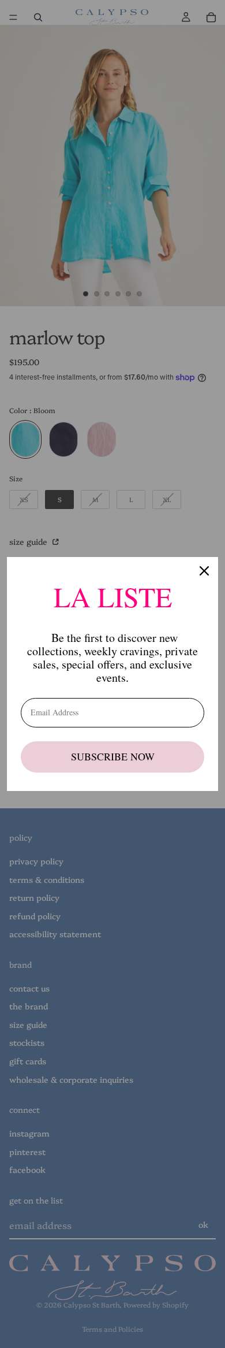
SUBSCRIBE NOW (113, 756)
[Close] (204, 571)
